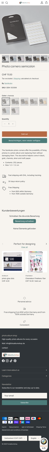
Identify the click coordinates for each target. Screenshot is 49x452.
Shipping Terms (41, 427)
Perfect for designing (24, 244)
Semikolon (8, 83)
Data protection (14, 427)
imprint (4, 427)
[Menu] (2, 2)
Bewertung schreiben (24, 221)
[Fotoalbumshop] (24, 2)
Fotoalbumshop (12, 444)
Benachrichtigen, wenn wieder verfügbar (24, 141)
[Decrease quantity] (4, 123)
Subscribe (24, 403)
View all (24, 247)
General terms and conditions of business (15, 430)
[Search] (7, 2)
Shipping (16, 78)
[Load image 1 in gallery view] (24, 29)
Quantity (5, 119)
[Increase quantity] (13, 123)
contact (5, 348)
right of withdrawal (28, 427)
